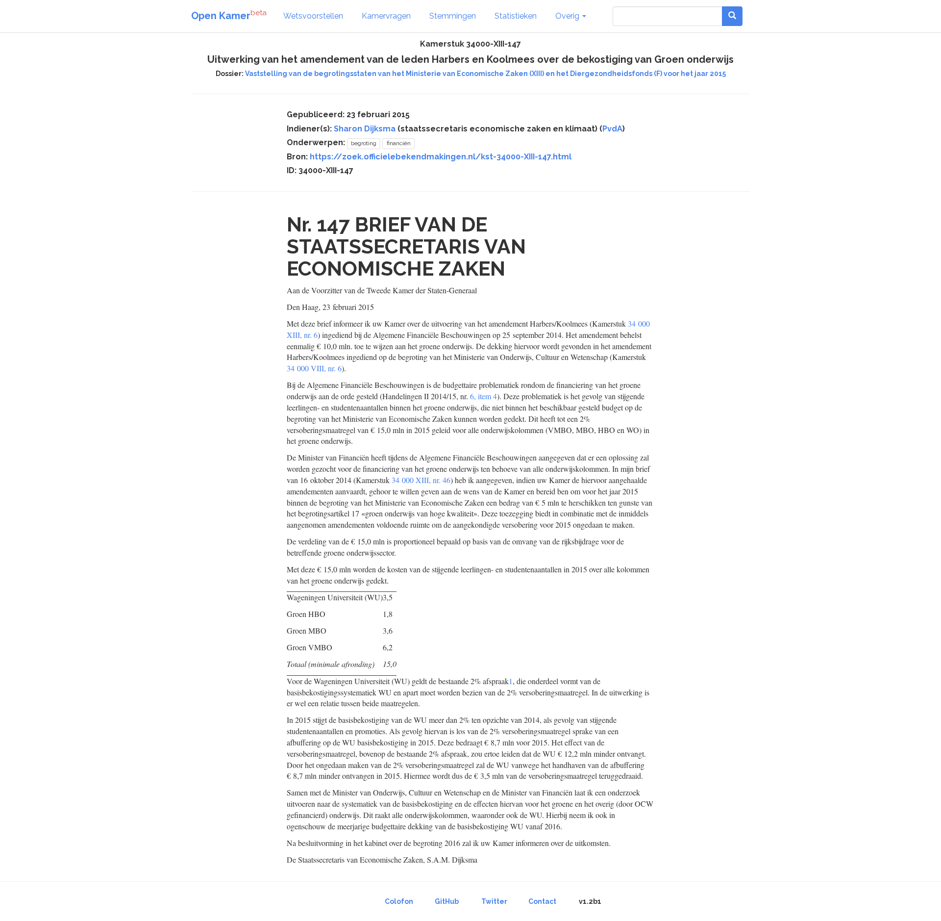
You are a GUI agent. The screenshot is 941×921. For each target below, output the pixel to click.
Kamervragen (386, 16)
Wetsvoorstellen (313, 16)
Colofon (399, 901)
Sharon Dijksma (365, 128)
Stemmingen (452, 16)
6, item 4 (483, 396)
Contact (542, 901)
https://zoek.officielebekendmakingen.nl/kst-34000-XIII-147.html (440, 156)
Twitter (494, 901)
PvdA (612, 128)
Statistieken (516, 16)
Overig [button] (568, 16)
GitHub (447, 901)
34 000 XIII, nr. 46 (421, 480)
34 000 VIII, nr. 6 (314, 368)
